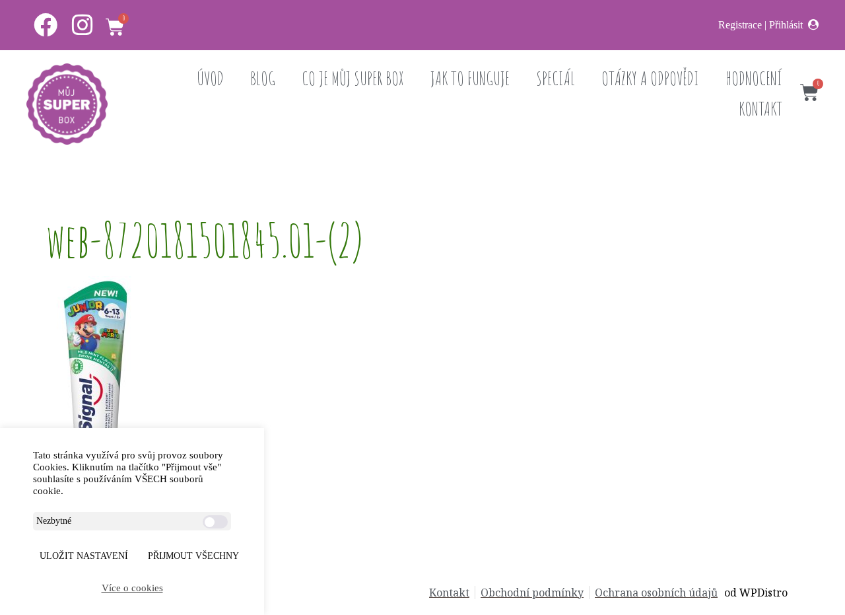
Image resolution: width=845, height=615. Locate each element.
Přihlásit (786, 24)
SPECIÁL (555, 78)
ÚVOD (210, 78)
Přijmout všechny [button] (193, 556)
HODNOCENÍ (754, 78)
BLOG (262, 78)
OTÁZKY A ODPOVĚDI (650, 78)
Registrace (740, 24)
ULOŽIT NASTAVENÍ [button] (84, 556)
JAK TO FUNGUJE (470, 78)
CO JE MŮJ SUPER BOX (353, 78)
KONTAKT (760, 108)
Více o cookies (132, 588)
